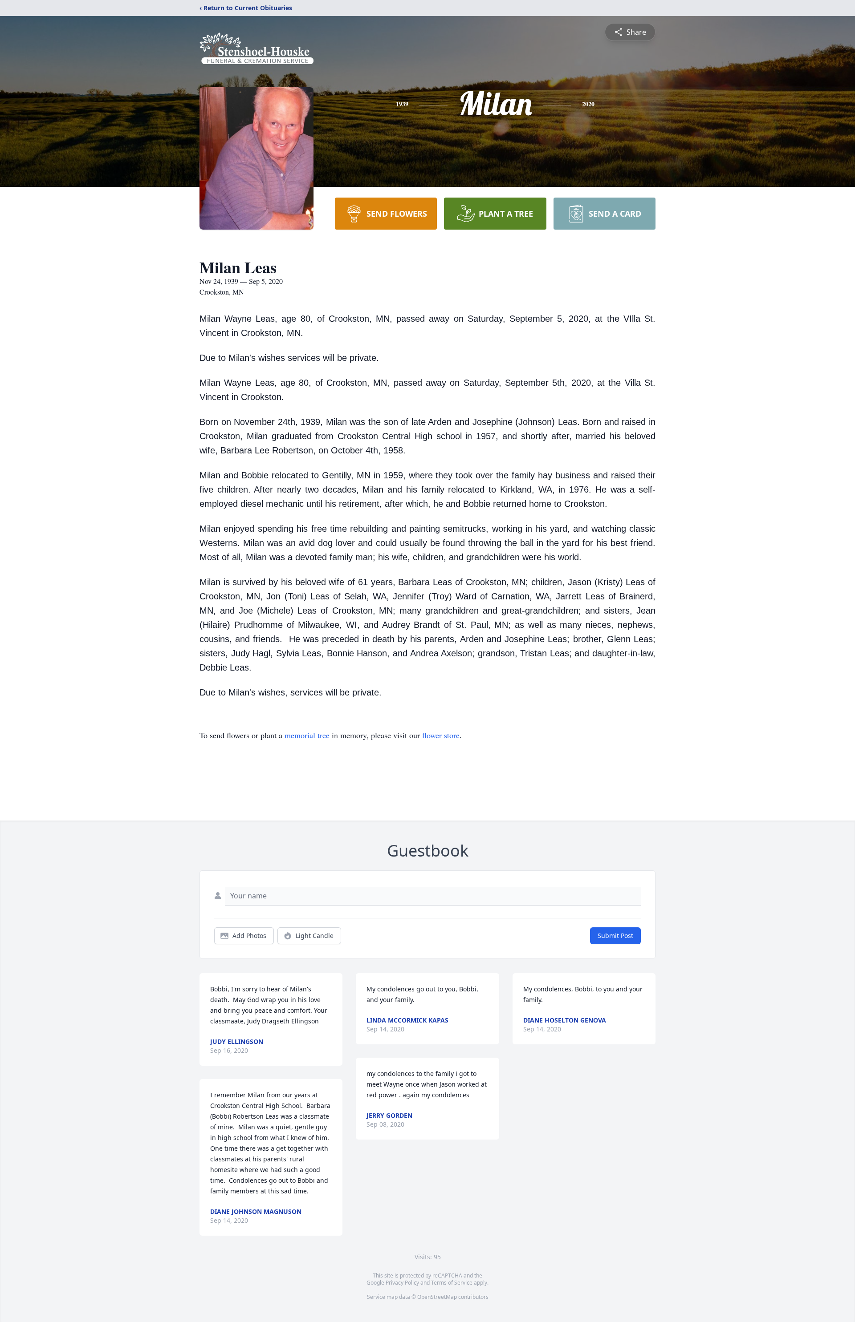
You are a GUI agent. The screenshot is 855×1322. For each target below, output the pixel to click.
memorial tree (307, 735)
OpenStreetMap (437, 1297)
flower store (441, 735)
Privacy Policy (402, 1282)
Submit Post (615, 935)
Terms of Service (451, 1282)
